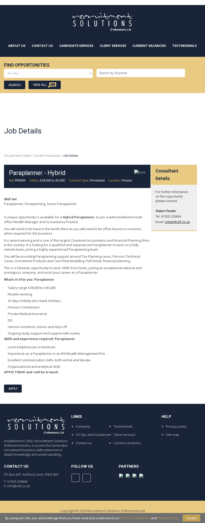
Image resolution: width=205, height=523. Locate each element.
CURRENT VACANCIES (149, 45)
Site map (172, 434)
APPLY (12, 389)
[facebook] (76, 478)
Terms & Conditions (135, 518)
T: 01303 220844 (15, 481)
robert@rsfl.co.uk (177, 222)
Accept (191, 518)
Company (83, 426)
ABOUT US (17, 45)
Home (27, 155)
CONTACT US (42, 45)
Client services (125, 434)
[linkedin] (86, 478)
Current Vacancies (47, 155)
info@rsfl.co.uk (18, 486)
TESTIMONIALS (184, 45)
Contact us (84, 443)
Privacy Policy (168, 518)
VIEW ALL (40, 85)
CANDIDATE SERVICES (76, 45)
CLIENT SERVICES (113, 45)
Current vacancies (127, 443)
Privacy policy (176, 426)
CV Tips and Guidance (92, 434)
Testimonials (123, 426)
